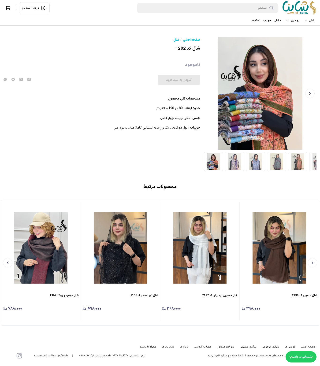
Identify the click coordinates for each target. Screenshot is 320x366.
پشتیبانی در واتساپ (301, 357)
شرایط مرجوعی (270, 347)
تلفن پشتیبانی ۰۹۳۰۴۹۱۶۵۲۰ (129, 355)
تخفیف (256, 20)
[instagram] (19, 356)
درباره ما (184, 347)
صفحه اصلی (191, 40)
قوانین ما (290, 347)
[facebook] (29, 80)
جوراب (267, 20)
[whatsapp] (5, 80)
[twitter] (21, 80)
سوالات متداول (225, 347)
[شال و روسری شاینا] (299, 8)
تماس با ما (168, 347)
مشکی (277, 20)
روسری (295, 20)
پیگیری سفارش (248, 347)
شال (311, 20)
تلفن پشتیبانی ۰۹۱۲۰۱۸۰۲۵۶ (95, 355)
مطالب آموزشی (202, 347)
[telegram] (13, 80)
